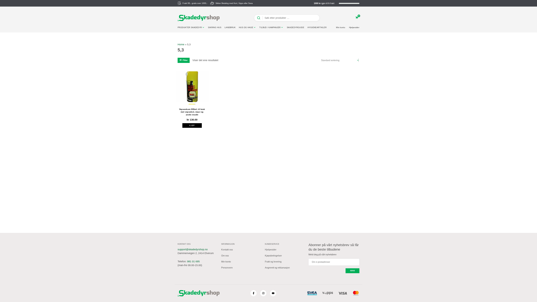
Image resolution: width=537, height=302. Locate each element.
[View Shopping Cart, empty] (356, 18)
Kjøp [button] (192, 125)
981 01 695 (193, 261)
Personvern (227, 267)
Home (181, 44)
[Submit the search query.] (259, 18)
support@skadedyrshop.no (193, 249)
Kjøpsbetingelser (273, 255)
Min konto (226, 261)
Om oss (225, 255)
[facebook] (253, 293)
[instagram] (263, 293)
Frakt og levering (273, 261)
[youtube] (273, 293)
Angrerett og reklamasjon (277, 267)
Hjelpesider (270, 249)
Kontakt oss (227, 249)
